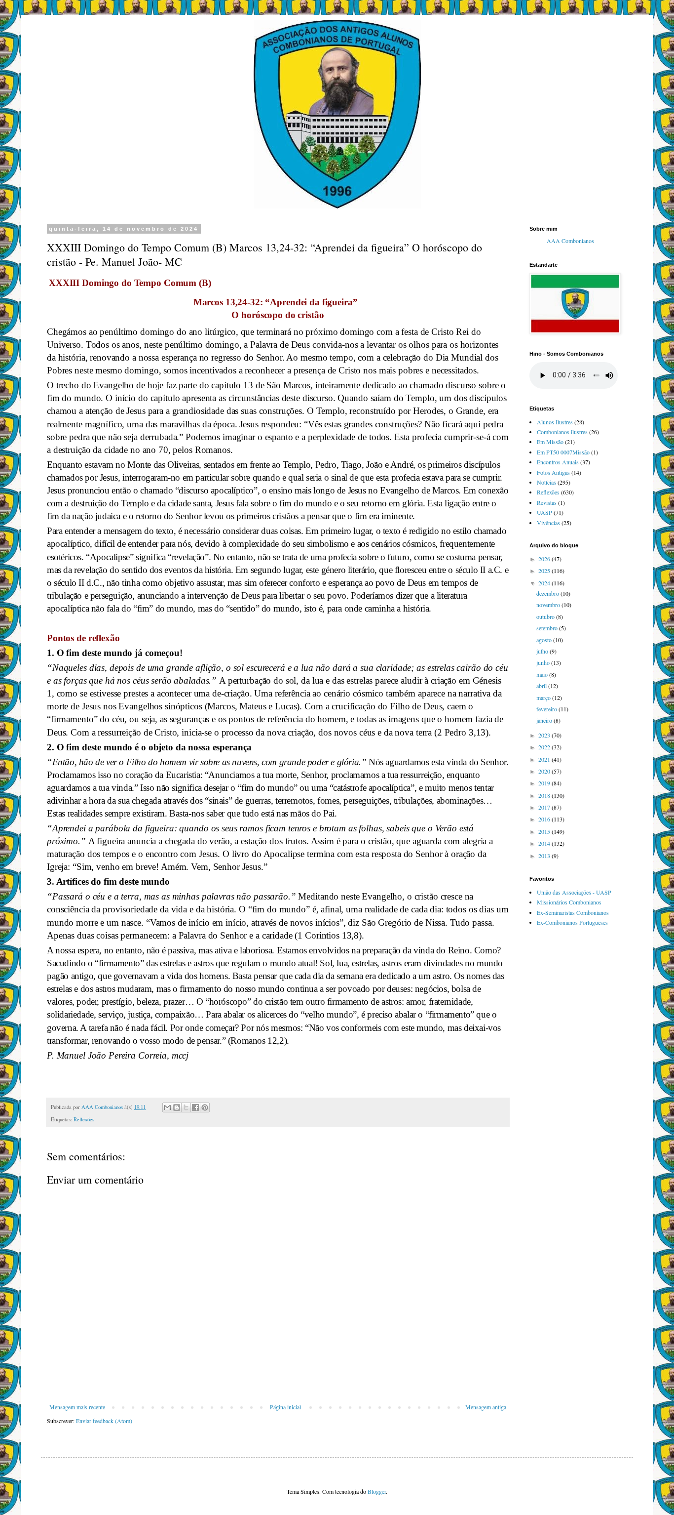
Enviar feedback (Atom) (104, 1421)
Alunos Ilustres (555, 422)
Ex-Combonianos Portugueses (572, 922)
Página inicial (285, 1407)
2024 (545, 583)
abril (542, 686)
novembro (549, 605)
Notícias (546, 482)
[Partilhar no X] (186, 1107)
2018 (545, 795)
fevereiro (547, 709)
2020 (545, 771)
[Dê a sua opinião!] (177, 1107)
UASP (544, 512)
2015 (545, 831)
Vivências (548, 523)
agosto (544, 640)
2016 (545, 819)
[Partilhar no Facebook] (195, 1107)
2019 (545, 783)
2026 (545, 559)
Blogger (377, 1491)
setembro (547, 628)
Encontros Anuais (558, 462)
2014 (545, 843)
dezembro (548, 593)
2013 (545, 856)
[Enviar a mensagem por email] (167, 1107)
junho (543, 662)
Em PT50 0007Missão (563, 452)
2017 (545, 807)
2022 (545, 747)
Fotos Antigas (553, 472)
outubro (546, 616)
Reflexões (84, 1119)
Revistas (547, 502)
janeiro (545, 720)
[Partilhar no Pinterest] (205, 1107)
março (544, 697)
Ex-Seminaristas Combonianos (573, 912)
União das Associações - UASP (574, 892)
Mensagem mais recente (77, 1407)
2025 (545, 570)
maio (542, 674)
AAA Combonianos (570, 241)
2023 (545, 735)
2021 (545, 759)
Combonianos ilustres (562, 432)
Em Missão (550, 442)
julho (543, 651)
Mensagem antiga (485, 1407)
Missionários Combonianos (569, 902)
